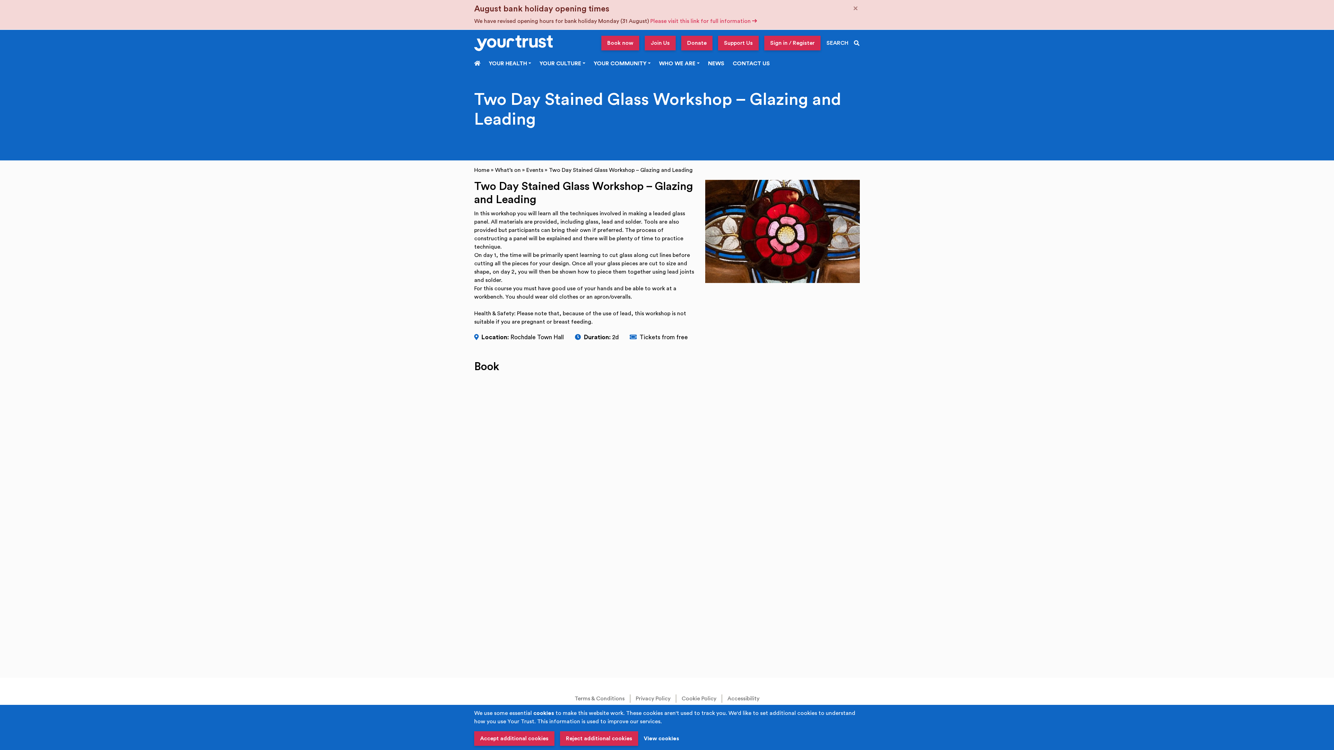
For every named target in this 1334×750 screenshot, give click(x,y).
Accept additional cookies (514, 738)
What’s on (508, 170)
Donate (697, 43)
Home (481, 170)
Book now (620, 43)
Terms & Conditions (600, 698)
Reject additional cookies (599, 738)
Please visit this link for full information (701, 21)
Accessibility (743, 698)
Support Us (738, 43)
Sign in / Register (792, 43)
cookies (543, 713)
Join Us (660, 43)
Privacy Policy (653, 698)
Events (534, 170)
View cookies (661, 738)
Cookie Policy (699, 698)
